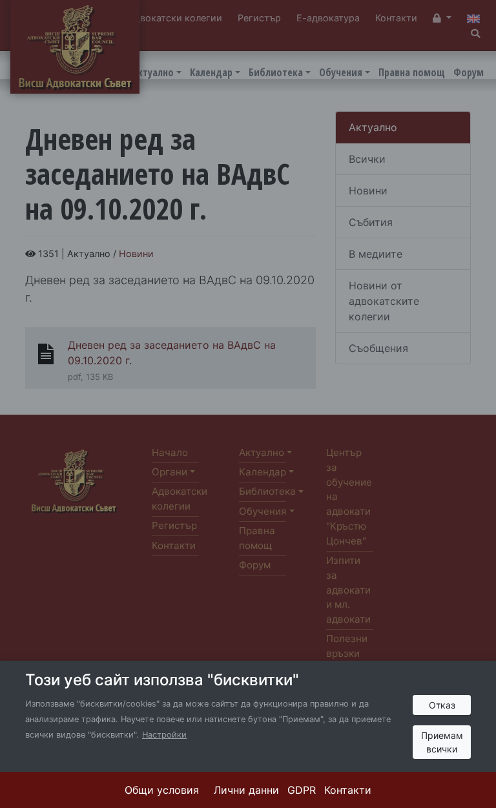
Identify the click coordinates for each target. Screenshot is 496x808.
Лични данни (246, 789)
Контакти (347, 789)
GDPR (301, 789)
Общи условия (162, 789)
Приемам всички (442, 742)
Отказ (442, 704)
